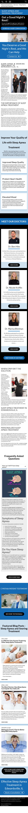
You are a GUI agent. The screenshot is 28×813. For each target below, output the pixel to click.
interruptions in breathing (14, 670)
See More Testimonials (14, 614)
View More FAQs (14, 577)
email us (3, 799)
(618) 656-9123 (16, 799)
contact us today (23, 443)
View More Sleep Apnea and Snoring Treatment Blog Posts (14, 771)
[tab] (14, 466)
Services (16, 4)
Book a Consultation (13, 793)
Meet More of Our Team (14, 358)
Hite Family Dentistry (7, 4)
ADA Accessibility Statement (13, 801)
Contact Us (13, 56)
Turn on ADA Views (6, 804)
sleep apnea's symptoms (15, 507)
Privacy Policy (4, 805)
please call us (21, 567)
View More (14, 265)
